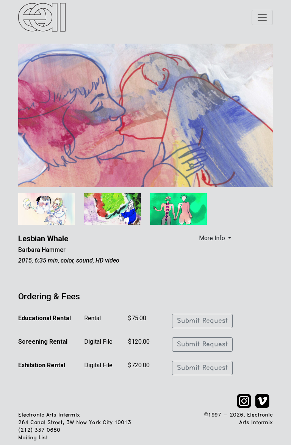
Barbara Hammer (42, 249)
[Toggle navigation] (262, 17)
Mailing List (32, 438)
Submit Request (202, 321)
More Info (213, 238)
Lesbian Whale (43, 238)
